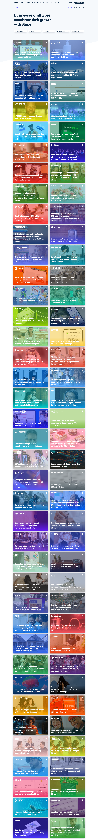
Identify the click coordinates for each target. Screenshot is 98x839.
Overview (69, 7)
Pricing (51, 2)
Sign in (70, 2)
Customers (17, 7)
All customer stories (79, 7)
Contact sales (78, 2)
